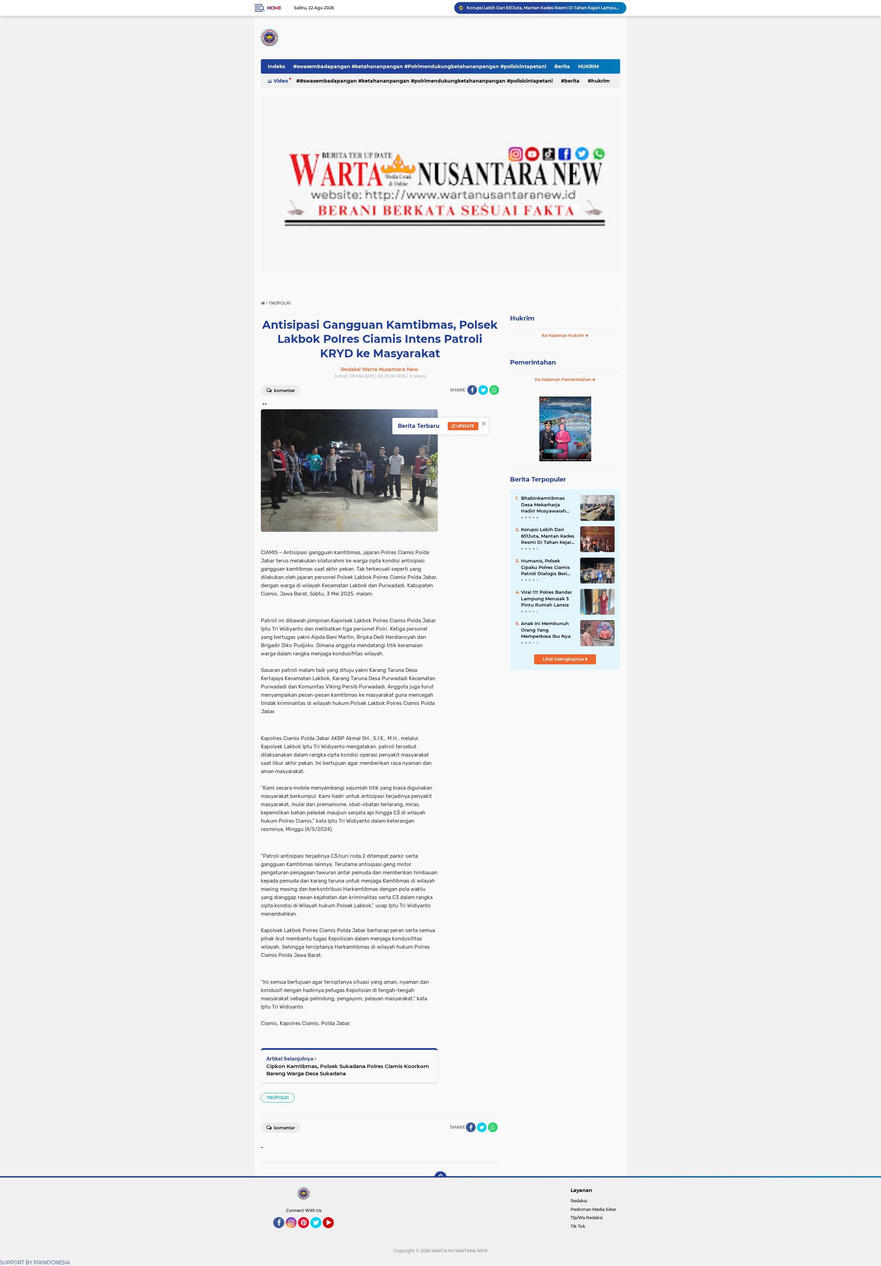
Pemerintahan (533, 362)
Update (464, 426)
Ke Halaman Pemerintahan (563, 379)
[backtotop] (440, 1177)
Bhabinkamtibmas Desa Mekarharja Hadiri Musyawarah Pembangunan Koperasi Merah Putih (546, 504)
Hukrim (522, 318)
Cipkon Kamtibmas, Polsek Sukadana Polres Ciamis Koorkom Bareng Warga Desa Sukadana (347, 1070)
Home (274, 8)
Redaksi (579, 1200)
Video (281, 81)
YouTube (333, 1231)
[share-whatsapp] (494, 390)
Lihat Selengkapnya (564, 659)
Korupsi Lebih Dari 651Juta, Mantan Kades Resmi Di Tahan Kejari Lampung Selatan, (547, 536)
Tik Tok (578, 1226)
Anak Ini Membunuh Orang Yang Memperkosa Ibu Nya (546, 630)
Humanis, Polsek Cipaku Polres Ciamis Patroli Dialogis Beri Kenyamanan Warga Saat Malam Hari (545, 567)
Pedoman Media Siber (593, 1209)
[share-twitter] (483, 390)
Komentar (284, 390)
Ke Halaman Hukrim (563, 335)
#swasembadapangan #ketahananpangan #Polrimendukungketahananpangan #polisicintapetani (419, 66)
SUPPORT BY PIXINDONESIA (35, 1262)
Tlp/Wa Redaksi (587, 1217)
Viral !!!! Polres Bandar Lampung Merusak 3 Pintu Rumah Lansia (546, 598)
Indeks (276, 66)
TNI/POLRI (278, 1097)
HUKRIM (588, 66)
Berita (562, 66)
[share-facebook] (472, 390)
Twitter (319, 1231)
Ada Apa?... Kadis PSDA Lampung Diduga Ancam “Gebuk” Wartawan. (539, 7)
